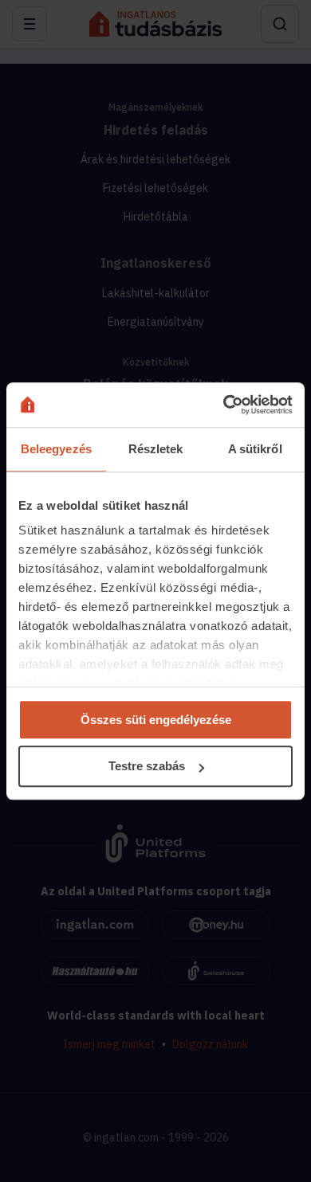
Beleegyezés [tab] (56, 449)
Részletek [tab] (155, 449)
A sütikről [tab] (255, 449)
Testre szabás (146, 766)
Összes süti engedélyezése (156, 719)
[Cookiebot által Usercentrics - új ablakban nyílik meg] (224, 404)
